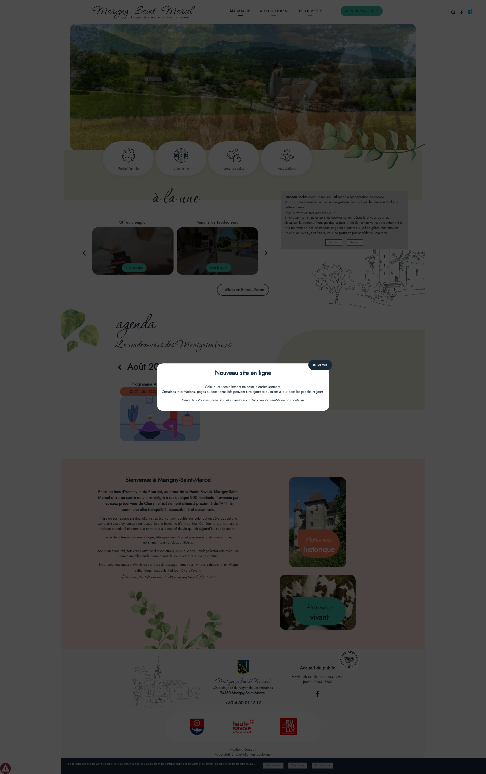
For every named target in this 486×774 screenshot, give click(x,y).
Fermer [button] (321, 364)
